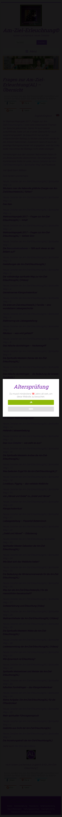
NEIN (31, 409)
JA (31, 402)
